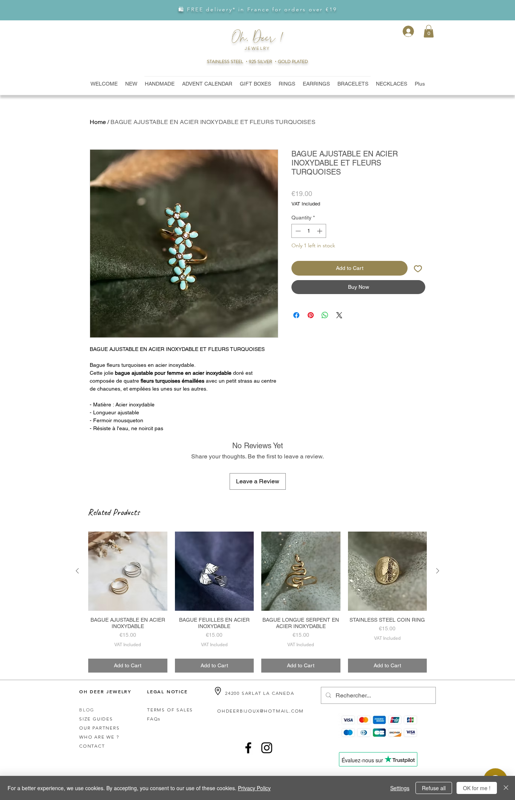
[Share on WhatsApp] (325, 315)
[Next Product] (437, 570)
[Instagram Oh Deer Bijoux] (266, 747)
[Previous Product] (77, 570)
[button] (428, 31)
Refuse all (434, 788)
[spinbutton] (309, 231)
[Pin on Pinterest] (310, 315)
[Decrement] (297, 231)
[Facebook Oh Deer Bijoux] (248, 747)
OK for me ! (476, 788)
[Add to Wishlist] (418, 268)
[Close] (505, 788)
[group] (257, 602)
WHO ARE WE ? (99, 737)
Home (98, 122)
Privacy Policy (254, 788)
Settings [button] (399, 788)
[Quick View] (127, 571)
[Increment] (320, 231)
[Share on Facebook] (296, 315)
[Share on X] (339, 315)
